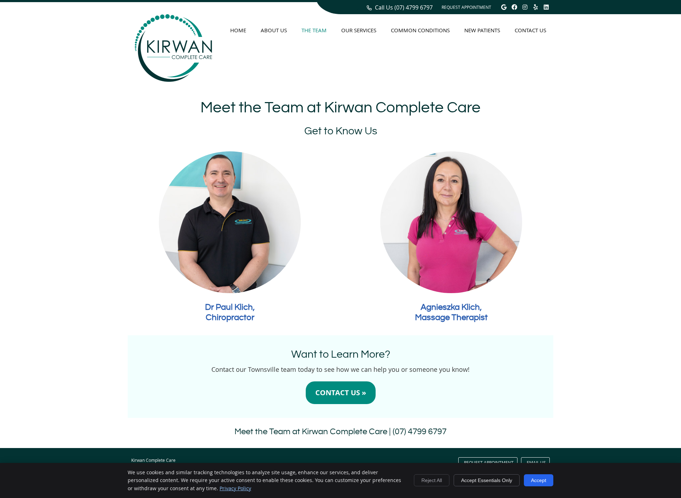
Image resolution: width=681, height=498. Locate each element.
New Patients (482, 30)
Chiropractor (230, 317)
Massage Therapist (451, 317)
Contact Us (530, 30)
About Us (274, 30)
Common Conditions (420, 30)
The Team (314, 30)
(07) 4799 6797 (413, 7)
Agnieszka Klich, (451, 307)
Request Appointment (466, 7)
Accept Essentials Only (486, 480)
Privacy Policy (235, 488)
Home (238, 30)
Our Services (358, 30)
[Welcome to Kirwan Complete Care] (173, 79)
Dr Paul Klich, (230, 307)
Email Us (536, 462)
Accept (538, 480)
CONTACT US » (340, 392)
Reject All (431, 480)
